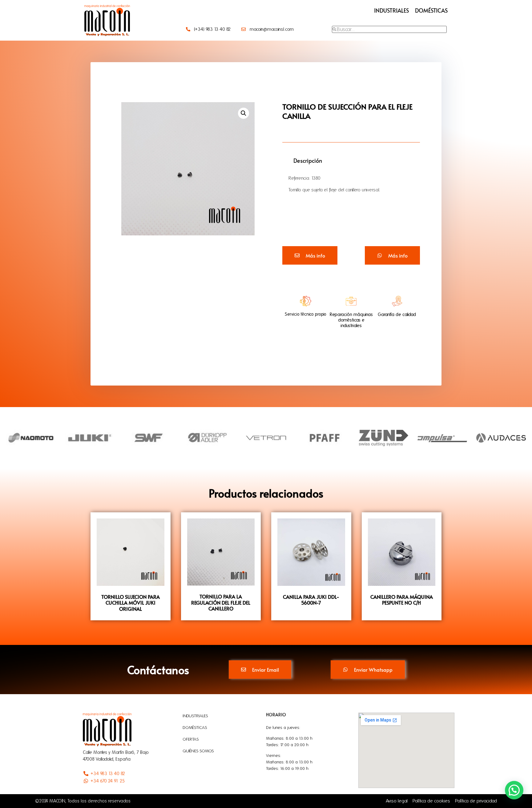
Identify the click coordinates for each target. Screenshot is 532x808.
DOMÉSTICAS (431, 10)
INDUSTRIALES (391, 10)
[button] (243, 113)
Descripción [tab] (307, 160)
